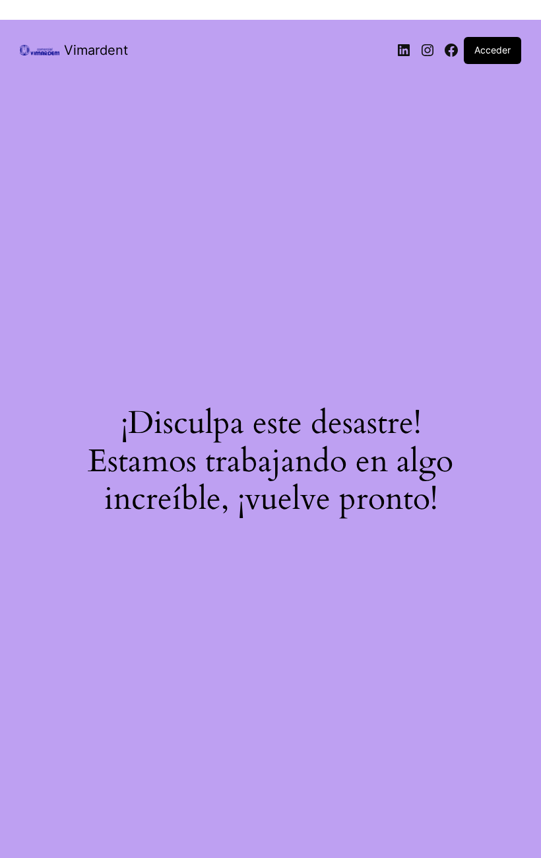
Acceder (492, 49)
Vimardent (96, 50)
